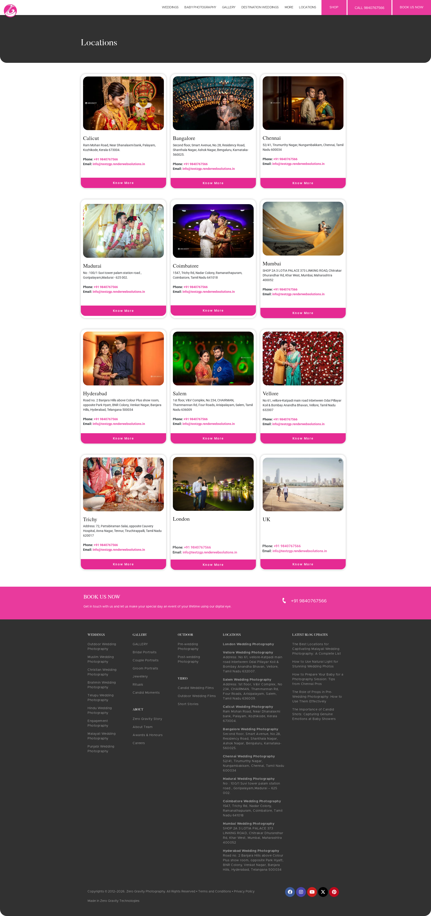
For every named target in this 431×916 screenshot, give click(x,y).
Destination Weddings (260, 7)
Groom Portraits (145, 668)
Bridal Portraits (144, 652)
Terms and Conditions (214, 891)
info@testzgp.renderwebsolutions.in (119, 164)
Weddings (170, 7)
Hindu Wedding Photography (100, 711)
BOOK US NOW (411, 7)
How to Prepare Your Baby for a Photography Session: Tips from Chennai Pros (317, 679)
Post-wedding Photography (189, 659)
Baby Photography (200, 7)
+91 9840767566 (105, 159)
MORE (289, 7)
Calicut (91, 138)
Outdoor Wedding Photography (102, 647)
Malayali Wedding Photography (102, 736)
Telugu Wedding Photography (101, 698)
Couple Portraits (145, 660)
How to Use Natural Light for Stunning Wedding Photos (315, 664)
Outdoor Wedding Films (197, 696)
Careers (139, 743)
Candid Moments (146, 692)
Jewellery (140, 676)
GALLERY (140, 644)
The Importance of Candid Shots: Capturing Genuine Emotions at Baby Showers (314, 714)
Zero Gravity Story (147, 719)
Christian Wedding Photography (102, 672)
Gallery (228, 7)
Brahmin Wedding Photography (102, 685)
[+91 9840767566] (284, 600)
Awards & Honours (148, 735)
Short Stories (188, 704)
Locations (307, 7)
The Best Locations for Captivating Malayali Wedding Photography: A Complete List (316, 649)
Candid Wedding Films (196, 688)
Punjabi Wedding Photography (101, 749)
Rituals (138, 684)
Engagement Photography (98, 723)
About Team (143, 727)
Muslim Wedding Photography (101, 659)
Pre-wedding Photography (188, 647)
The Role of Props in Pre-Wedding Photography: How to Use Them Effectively (317, 697)
